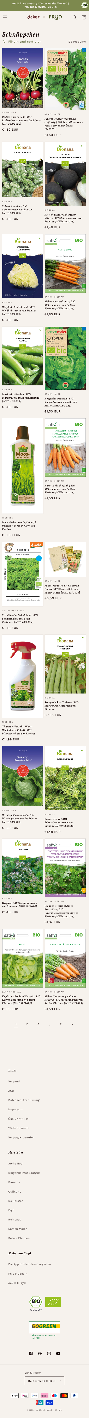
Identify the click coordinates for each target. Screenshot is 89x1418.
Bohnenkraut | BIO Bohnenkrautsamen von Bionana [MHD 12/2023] (59, 823)
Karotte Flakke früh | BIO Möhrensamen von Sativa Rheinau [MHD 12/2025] (59, 489)
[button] (5, 17)
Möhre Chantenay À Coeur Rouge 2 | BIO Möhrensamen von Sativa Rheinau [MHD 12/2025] (63, 1000)
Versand (14, 1081)
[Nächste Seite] (72, 1024)
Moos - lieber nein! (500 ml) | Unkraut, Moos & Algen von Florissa (19, 526)
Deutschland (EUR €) (42, 1380)
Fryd (11, 1210)
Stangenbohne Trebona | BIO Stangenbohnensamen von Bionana (61, 706)
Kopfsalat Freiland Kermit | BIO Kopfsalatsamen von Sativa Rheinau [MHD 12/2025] (21, 1000)
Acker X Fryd (17, 1283)
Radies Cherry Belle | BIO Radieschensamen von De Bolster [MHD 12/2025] (21, 120)
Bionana (14, 1182)
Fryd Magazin (17, 1273)
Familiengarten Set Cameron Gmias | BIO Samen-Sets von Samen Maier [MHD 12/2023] (62, 589)
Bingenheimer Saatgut (24, 1173)
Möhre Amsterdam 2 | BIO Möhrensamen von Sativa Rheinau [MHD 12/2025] (59, 305)
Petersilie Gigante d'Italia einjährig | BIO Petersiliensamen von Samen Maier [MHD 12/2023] (63, 124)
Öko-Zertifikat (18, 1119)
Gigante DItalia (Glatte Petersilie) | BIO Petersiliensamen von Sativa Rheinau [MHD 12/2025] (61, 911)
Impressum (16, 1109)
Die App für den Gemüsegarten (29, 1264)
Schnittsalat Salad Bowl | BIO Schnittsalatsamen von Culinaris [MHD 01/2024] (20, 619)
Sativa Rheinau (19, 1238)
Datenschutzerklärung (24, 1100)
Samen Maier (17, 1229)
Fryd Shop (39, 1410)
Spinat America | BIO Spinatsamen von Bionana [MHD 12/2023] (18, 210)
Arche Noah (16, 1163)
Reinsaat (14, 1219)
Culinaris (14, 1191)
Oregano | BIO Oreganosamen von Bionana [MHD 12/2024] (19, 905)
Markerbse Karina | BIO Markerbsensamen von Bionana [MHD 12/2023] (21, 398)
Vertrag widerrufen (21, 1137)
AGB (11, 1091)
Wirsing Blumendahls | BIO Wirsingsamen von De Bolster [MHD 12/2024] (19, 818)
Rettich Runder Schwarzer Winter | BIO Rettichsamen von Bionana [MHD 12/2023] (63, 218)
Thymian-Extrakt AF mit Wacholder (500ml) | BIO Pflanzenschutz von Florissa (19, 730)
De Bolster (15, 1201)
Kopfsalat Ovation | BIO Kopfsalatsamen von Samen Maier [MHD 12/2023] (60, 402)
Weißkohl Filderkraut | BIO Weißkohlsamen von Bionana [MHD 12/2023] (19, 311)
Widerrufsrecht (18, 1128)
